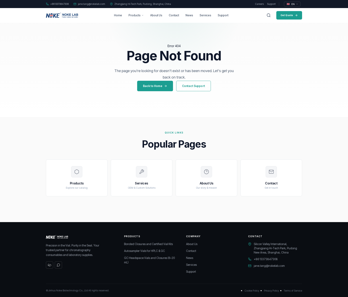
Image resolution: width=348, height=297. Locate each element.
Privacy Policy (271, 290)
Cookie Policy (251, 290)
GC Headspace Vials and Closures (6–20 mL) (149, 260)
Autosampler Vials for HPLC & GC (144, 251)
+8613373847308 (59, 3)
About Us (156, 15)
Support (271, 3)
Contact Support (193, 86)
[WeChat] (49, 265)
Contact (174, 15)
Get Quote (287, 15)
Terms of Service (293, 290)
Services (205, 15)
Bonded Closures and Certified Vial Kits (148, 244)
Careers (259, 3)
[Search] (268, 15)
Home (118, 15)
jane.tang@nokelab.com (91, 3)
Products (134, 15)
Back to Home (152, 86)
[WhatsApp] (58, 265)
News (189, 15)
